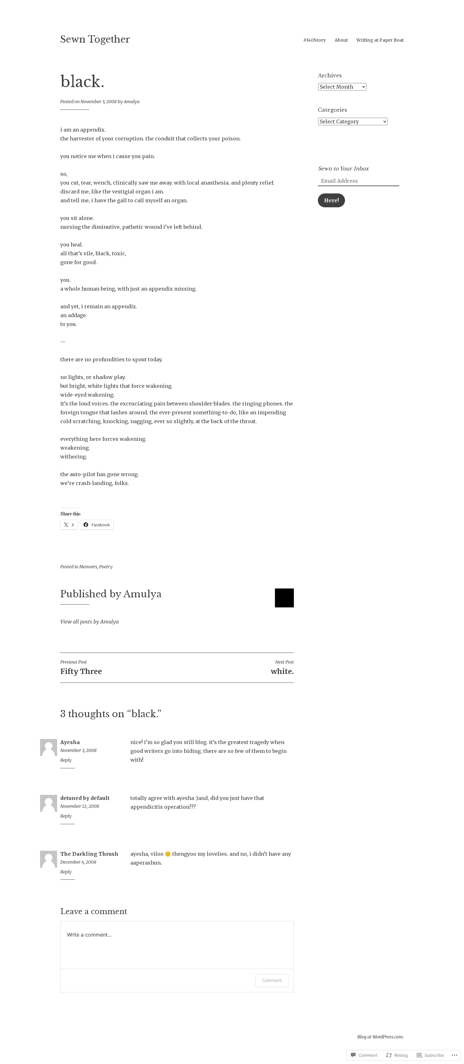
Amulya (132, 101)
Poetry (106, 567)
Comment (272, 980)
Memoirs (88, 567)
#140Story (314, 40)
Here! (331, 200)
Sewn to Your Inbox (343, 168)
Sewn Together (95, 39)
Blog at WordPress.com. (380, 1037)
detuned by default (85, 798)
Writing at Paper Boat (380, 40)
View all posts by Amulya (89, 621)
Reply (66, 760)
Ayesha (70, 742)
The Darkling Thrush (89, 854)
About (341, 40)
